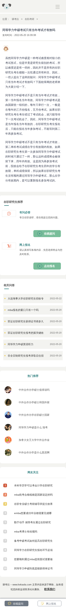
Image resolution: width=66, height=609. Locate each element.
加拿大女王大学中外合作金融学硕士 (34, 440)
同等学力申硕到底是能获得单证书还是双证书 (33, 570)
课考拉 (15, 19)
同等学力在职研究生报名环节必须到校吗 (33, 552)
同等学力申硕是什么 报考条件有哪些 (33, 428)
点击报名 (49, 266)
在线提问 (49, 233)
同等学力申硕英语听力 (20, 344)
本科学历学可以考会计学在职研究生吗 (33, 487)
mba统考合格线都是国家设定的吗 (33, 494)
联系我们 (49, 589)
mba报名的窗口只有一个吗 (23, 309)
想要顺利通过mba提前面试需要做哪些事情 (33, 561)
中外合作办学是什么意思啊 (34, 452)
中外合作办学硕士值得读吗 (34, 389)
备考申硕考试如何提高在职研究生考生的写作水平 (33, 542)
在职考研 (29, 19)
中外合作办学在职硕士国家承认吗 (34, 415)
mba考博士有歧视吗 (25, 531)
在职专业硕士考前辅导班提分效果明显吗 (33, 505)
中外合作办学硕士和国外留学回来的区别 (34, 403)
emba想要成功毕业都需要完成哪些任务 (33, 515)
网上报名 (51, 603)
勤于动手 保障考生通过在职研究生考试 (32, 524)
